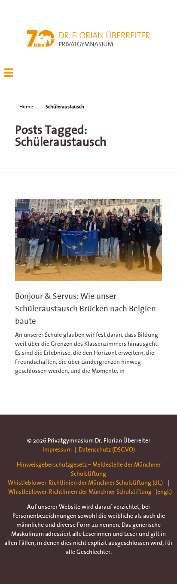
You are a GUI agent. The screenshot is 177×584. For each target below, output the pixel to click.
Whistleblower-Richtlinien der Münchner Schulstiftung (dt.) (85, 482)
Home (26, 106)
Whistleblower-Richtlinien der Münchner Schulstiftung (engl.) (90, 491)
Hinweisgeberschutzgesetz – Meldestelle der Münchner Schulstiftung (89, 469)
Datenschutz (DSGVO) (107, 449)
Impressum (57, 449)
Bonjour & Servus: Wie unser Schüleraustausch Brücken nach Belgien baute (85, 308)
